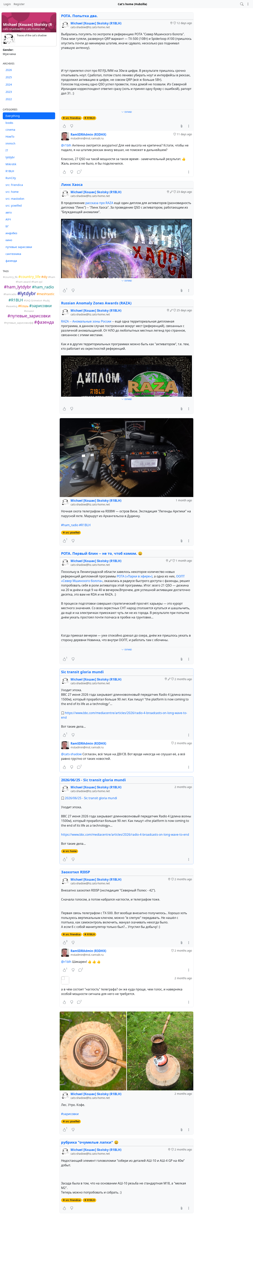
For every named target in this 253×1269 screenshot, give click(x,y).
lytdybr (10, 157)
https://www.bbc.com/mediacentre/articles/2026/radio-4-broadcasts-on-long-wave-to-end (125, 835)
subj (47, 300)
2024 (9, 84)
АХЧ (8, 219)
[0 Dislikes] (71, 126)
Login (7, 4)
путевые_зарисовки (30, 316)
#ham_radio (69, 525)
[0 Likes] (64, 126)
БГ (7, 226)
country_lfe (11, 277)
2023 (9, 92)
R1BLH (10, 171)
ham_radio (44, 287)
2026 (9, 70)
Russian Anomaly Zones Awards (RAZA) (96, 303)
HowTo (10, 136)
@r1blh (66, 145)
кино (9, 240)
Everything (13, 116)
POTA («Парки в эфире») (134, 576)
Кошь (24, 306)
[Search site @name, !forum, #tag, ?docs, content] (242, 4)
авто (9, 212)
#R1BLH (85, 525)
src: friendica (14, 185)
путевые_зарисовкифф (19, 322)
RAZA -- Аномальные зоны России (86, 321)
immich (10, 143)
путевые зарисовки (19, 247)
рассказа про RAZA (99, 203)
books (9, 123)
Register (19, 4)
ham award (24, 281)
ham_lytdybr (19, 287)
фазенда (11, 261)
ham (52, 277)
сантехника (13, 254)
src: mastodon (15, 198)
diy (45, 277)
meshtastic (46, 294)
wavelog (12, 306)
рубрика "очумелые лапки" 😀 (90, 1142)
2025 (9, 77)
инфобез (11, 233)
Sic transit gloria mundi (82, 671)
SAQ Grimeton (33, 300)
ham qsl (37, 281)
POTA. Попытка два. (79, 15)
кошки (30, 311)
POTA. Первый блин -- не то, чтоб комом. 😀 (102, 553)
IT (7, 150)
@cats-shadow (71, 754)
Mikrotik (11, 164)
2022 (9, 99)
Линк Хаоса (72, 184)
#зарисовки (70, 1114)
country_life (31, 276)
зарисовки (42, 305)
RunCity (11, 178)
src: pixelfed (14, 205)
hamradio (11, 294)
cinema (10, 129)
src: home (12, 192)
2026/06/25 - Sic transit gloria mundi (93, 780)
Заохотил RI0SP (75, 872)
